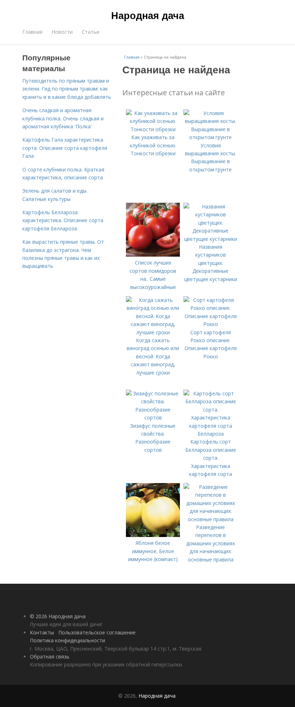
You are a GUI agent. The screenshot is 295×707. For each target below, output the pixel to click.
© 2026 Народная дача (58, 616)
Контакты (42, 632)
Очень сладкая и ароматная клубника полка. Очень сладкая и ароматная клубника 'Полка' (63, 118)
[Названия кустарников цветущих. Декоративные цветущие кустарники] (210, 238)
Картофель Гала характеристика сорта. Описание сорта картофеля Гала (64, 147)
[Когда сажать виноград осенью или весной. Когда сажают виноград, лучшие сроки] (153, 332)
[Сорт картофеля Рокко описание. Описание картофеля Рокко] (210, 324)
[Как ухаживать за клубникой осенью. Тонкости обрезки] (153, 129)
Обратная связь (49, 656)
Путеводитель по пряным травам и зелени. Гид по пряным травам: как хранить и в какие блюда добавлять (66, 88)
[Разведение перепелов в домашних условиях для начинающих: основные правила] (210, 519)
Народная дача (147, 15)
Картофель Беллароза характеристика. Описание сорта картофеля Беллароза (62, 220)
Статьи (90, 31)
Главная (32, 31)
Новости (62, 31)
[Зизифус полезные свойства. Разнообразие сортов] (153, 417)
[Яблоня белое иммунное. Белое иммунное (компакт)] (153, 535)
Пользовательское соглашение (97, 632)
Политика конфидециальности (67, 640)
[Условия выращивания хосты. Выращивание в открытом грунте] (210, 137)
